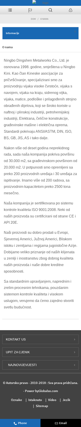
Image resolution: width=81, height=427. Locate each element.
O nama (44, 18)
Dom (33, 18)
